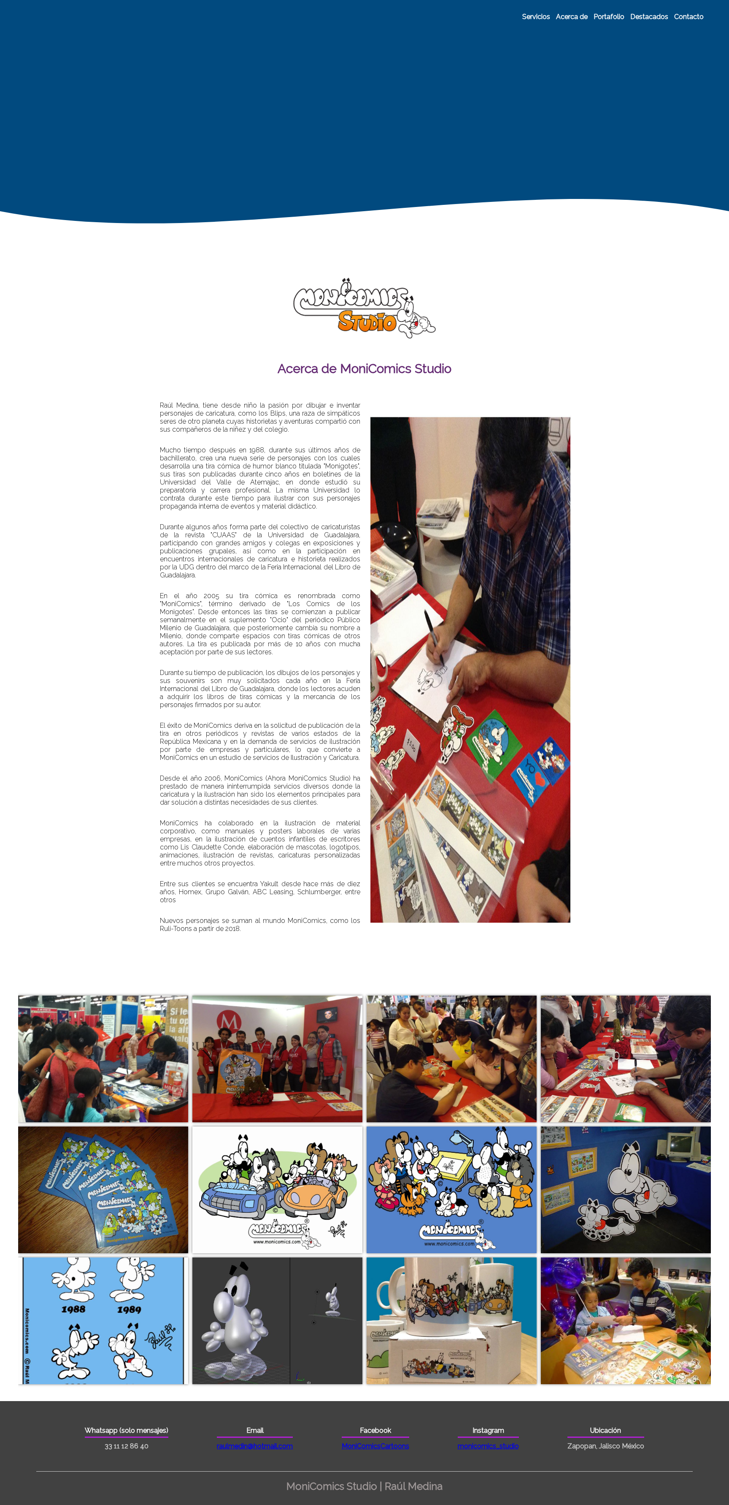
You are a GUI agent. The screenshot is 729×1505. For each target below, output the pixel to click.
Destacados (649, 17)
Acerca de (572, 17)
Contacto (689, 17)
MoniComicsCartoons (375, 1446)
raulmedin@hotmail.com (255, 1446)
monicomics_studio (488, 1446)
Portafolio (609, 17)
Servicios (536, 17)
